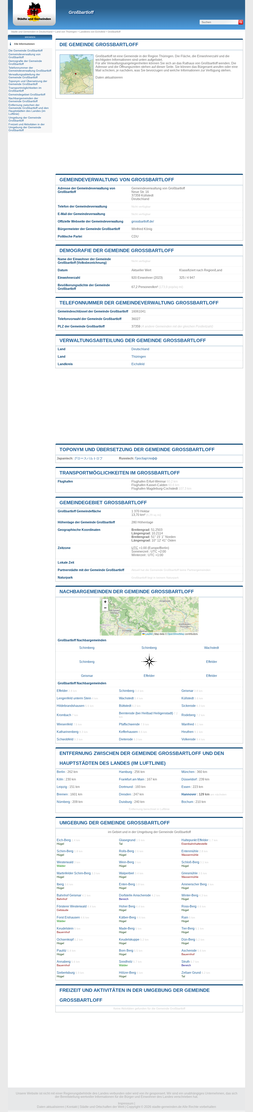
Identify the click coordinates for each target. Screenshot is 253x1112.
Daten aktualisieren (109, 77)
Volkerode (188, 739)
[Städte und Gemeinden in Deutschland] (34, 20)
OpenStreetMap (175, 633)
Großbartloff (81, 12)
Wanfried (187, 724)
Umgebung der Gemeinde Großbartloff (114, 822)
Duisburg (125, 801)
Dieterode (126, 739)
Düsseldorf (189, 779)
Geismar (87, 675)
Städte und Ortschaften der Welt (102, 1106)
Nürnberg (63, 801)
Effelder (211, 661)
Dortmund (126, 786)
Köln (60, 779)
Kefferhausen (128, 731)
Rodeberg (188, 715)
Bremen (62, 794)
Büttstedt (125, 705)
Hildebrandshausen (70, 705)
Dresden (125, 794)
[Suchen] (240, 22)
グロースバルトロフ (88, 458)
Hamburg (125, 771)
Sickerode (188, 705)
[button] (105, 602)
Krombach (64, 715)
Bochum (187, 801)
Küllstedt (187, 698)
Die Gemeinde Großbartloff (98, 44)
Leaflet (149, 633)
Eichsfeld (137, 364)
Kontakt (72, 1106)
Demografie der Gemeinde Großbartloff (116, 250)
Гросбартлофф (146, 458)
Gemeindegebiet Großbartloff (103, 502)
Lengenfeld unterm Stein (74, 698)
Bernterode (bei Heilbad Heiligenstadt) (146, 713)
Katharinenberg (67, 731)
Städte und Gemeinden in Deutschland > (33, 31)
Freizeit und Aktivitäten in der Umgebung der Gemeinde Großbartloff (26, 127)
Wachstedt (211, 647)
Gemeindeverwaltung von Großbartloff (116, 179)
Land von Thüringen (66, 31)
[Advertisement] (149, 136)
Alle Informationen (24, 44)
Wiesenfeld (65, 724)
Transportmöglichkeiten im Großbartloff (119, 472)
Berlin (61, 771)
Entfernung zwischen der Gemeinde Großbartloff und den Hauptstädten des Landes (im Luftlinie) (28, 109)
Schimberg (86, 647)
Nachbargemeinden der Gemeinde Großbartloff (126, 591)
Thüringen (138, 356)
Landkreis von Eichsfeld (92, 31)
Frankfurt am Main (131, 779)
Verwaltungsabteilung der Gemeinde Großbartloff (132, 340)
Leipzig (62, 786)
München (187, 771)
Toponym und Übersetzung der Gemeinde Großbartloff (137, 449)
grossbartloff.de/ (142, 221)
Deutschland (140, 349)
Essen (185, 786)
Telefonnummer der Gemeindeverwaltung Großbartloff (139, 302)
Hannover (188, 794)
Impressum (125, 1103)
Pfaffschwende (129, 724)
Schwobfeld (65, 739)
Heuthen (187, 731)
